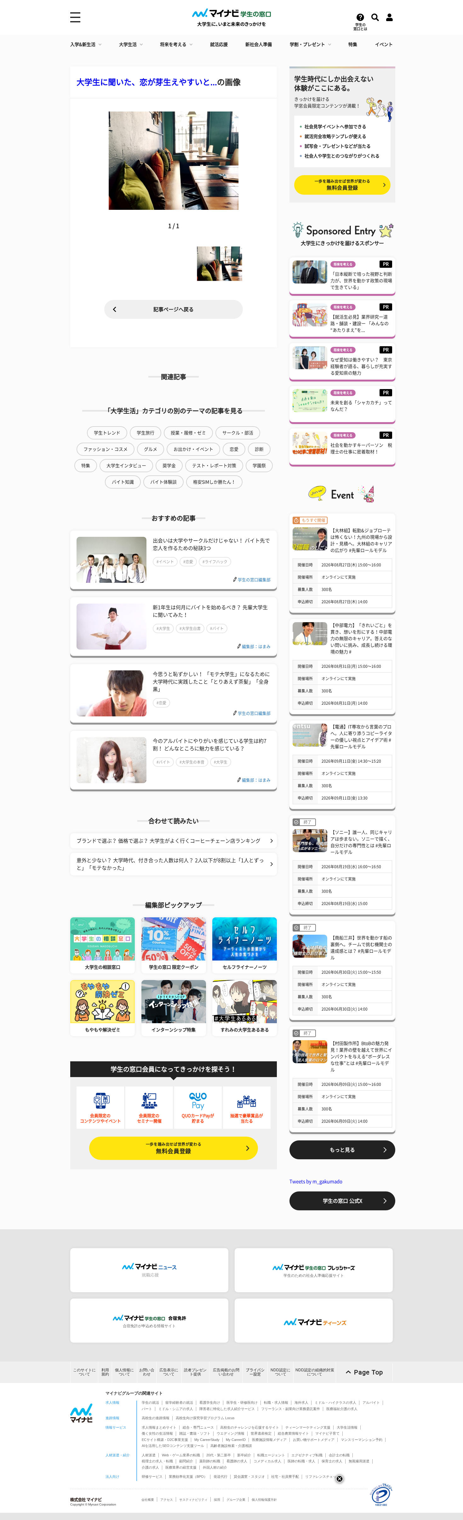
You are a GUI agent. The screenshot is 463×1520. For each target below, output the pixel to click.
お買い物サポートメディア (313, 1440)
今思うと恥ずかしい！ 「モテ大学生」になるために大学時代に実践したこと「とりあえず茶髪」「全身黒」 (211, 682)
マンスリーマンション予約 (361, 1440)
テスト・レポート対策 (214, 465)
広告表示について (168, 1372)
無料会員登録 (173, 1148)
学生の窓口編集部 (254, 580)
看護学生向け (209, 1402)
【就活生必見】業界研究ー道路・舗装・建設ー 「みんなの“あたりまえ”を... (359, 323)
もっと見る (342, 1149)
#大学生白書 (190, 628)
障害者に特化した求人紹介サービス (227, 1409)
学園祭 (259, 465)
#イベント (165, 562)
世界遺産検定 (261, 1433)
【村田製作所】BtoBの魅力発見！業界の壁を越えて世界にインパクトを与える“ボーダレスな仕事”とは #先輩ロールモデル (361, 1056)
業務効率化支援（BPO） (188, 1476)
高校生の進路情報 (155, 1418)
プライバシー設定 (255, 1372)
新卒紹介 (244, 1455)
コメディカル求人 (267, 1461)
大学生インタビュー (126, 465)
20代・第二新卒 (218, 1455)
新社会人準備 (258, 44)
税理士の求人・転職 (157, 1461)
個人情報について (124, 1372)
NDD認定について (280, 1372)
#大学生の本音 (192, 762)
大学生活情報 (347, 1427)
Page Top (368, 1372)
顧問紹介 (186, 1461)
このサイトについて (84, 1372)
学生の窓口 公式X (342, 1200)
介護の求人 (150, 1467)
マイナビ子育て (327, 1433)
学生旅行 (145, 433)
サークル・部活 (237, 433)
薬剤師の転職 (209, 1461)
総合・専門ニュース (198, 1427)
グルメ (150, 449)
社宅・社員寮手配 (285, 1476)
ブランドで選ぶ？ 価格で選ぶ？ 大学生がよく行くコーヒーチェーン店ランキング (168, 840)
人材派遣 (149, 1455)
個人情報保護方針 (264, 1499)
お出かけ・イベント (193, 449)
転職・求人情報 (276, 1402)
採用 (217, 1499)
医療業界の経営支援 (181, 1467)
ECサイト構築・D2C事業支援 (165, 1440)
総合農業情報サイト (293, 1433)
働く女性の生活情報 (157, 1433)
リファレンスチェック (322, 1476)
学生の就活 (150, 1402)
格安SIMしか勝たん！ (214, 482)
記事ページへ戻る (173, 309)
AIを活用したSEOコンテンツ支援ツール (173, 1446)
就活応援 (219, 44)
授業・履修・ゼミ (188, 433)
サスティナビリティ (193, 1499)
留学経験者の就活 (179, 1402)
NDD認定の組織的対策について (314, 1372)
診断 (259, 449)
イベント (384, 44)
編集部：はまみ (256, 647)
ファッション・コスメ (105, 449)
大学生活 (128, 44)
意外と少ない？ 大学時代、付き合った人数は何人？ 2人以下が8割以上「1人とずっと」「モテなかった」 (170, 864)
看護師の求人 (236, 1461)
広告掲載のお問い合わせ (226, 1372)
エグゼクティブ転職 (307, 1455)
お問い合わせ (146, 1372)
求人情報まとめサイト (159, 1427)
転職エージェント (271, 1455)
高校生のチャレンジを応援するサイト (249, 1427)
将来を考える (173, 44)
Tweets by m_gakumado (315, 1181)
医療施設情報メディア (269, 1440)
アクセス (166, 1499)
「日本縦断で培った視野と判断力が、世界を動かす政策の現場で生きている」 (361, 281)
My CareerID (236, 1440)
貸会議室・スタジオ (249, 1476)
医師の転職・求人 (301, 1461)
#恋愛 (188, 562)
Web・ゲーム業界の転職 (181, 1455)
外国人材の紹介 (215, 1467)
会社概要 (147, 1499)
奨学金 (169, 465)
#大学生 (163, 628)
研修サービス (152, 1476)
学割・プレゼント (307, 44)
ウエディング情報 (230, 1433)
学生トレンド (107, 433)
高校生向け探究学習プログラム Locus (205, 1418)
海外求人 (301, 1402)
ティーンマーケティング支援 (307, 1427)
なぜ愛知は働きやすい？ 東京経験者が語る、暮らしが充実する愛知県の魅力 (361, 366)
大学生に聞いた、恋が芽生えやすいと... (147, 82)
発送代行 (220, 1476)
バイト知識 (123, 482)
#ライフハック (215, 562)
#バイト (217, 628)
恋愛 (234, 449)
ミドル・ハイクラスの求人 (335, 1402)
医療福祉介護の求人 (341, 1409)
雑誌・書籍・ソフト (194, 1433)
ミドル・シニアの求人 (175, 1409)
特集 (352, 44)
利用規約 (105, 1372)
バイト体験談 (163, 482)
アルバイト (371, 1402)
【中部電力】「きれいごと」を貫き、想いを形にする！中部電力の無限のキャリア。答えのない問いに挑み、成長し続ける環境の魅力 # (361, 638)
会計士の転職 (339, 1455)
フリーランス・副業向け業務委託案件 (290, 1409)
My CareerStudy (207, 1440)
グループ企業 (235, 1499)
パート (147, 1409)
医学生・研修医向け (242, 1402)
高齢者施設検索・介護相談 (231, 1446)
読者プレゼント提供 (195, 1372)
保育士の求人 (332, 1461)
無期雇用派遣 (359, 1461)
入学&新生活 (82, 44)
